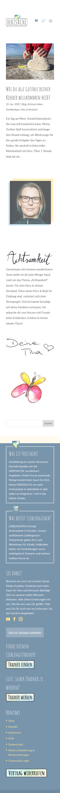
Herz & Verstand (29, 109)
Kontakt (13, 726)
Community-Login (18, 760)
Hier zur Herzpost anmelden (24, 632)
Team (11, 720)
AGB (11, 738)
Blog (24, 104)
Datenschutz (15, 744)
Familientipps (13, 109)
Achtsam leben (35, 104)
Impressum (14, 732)
